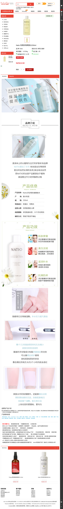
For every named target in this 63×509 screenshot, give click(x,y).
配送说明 (18, 494)
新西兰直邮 (20, 57)
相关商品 (4, 447)
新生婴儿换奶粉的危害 (50, 436)
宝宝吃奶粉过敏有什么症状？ (9, 436)
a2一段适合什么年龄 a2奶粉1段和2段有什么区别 (14, 440)
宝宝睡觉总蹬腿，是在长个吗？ (10, 428)
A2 (16, 7)
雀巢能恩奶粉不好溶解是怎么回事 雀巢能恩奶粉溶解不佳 (17, 442)
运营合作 (33, 494)
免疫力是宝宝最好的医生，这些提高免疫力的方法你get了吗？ (18, 432)
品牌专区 (3, 491)
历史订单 (48, 492)
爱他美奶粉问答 (15, 424)
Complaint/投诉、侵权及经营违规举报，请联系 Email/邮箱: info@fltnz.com (25, 506)
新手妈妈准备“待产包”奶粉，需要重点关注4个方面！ (15, 434)
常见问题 (3, 494)
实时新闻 (33, 496)
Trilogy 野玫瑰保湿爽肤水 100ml (16, 477)
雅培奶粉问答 (22, 436)
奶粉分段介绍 (31, 436)
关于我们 (33, 495)
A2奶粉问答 (33, 424)
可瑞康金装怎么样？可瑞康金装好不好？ (12, 438)
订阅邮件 (48, 495)
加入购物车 (29, 69)
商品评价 (11, 76)
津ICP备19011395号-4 (46, 506)
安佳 (22, 7)
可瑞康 (24, 7)
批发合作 (33, 492)
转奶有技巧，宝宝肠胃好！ (27, 428)
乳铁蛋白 (28, 7)
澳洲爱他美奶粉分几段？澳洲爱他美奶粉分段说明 (37, 438)
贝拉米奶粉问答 (40, 432)
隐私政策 (3, 495)
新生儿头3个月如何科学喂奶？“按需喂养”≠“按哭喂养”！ (16, 426)
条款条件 (3, 496)
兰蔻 (31, 7)
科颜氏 (19, 8)
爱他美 (18, 7)
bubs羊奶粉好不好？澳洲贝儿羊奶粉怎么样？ (44, 442)
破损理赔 (18, 491)
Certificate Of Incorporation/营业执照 (49, 501)
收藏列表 (48, 494)
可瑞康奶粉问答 (25, 424)
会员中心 (48, 491)
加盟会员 (33, 491)
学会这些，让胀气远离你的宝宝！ (40, 426)
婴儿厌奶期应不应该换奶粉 (38, 434)
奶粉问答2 (54, 432)
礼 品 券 (17, 495)
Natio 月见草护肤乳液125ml (44, 477)
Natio (21, 48)
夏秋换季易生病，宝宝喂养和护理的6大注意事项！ (15, 430)
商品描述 (4, 76)
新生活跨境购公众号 (5, 492)
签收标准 (18, 492)
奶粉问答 (47, 432)
